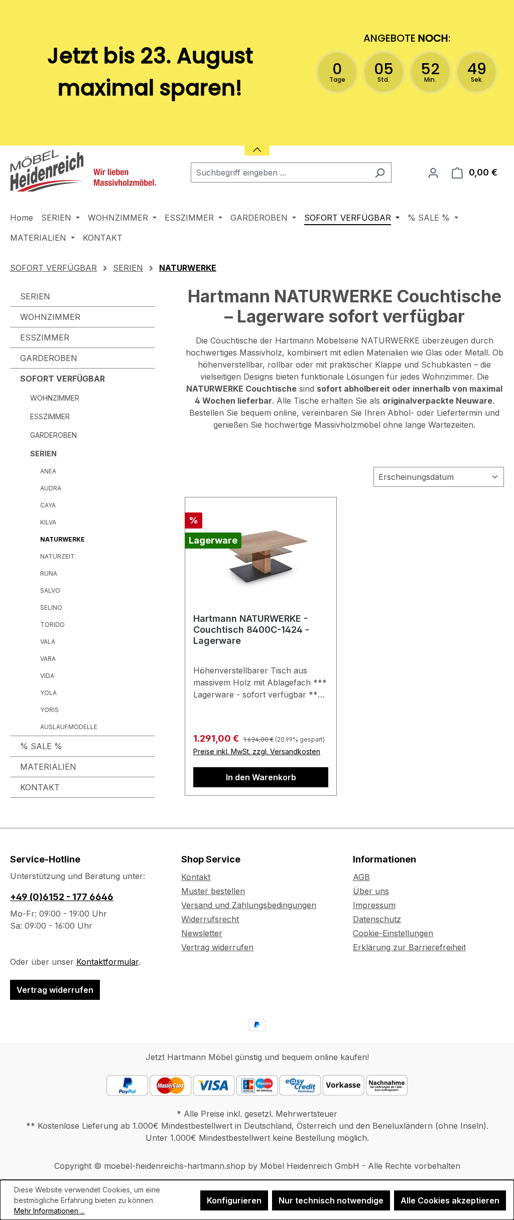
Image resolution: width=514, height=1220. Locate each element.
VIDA (47, 675)
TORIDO (52, 624)
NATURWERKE (62, 539)
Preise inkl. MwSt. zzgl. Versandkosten (256, 751)
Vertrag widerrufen (55, 990)
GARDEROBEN (48, 358)
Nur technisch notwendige (331, 1200)
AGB (361, 877)
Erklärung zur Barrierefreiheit (409, 947)
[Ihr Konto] (433, 172)
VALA (47, 641)
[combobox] (279, 172)
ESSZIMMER (44, 337)
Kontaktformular (107, 962)
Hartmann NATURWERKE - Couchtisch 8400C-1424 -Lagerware (251, 629)
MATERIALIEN (48, 767)
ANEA (48, 471)
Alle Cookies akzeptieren (450, 1200)
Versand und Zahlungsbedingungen (248, 905)
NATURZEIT (57, 556)
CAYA (48, 505)
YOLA (48, 692)
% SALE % (41, 746)
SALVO (50, 590)
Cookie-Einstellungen (393, 933)
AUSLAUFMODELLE (68, 727)
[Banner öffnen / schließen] (257, 143)
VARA (48, 658)
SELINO (51, 607)
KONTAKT (40, 787)
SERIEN (35, 296)
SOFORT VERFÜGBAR (62, 379)
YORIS (49, 710)
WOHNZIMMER (50, 317)
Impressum (374, 905)
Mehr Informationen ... (49, 1210)
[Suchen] (380, 172)
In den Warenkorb (261, 777)
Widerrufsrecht (210, 919)
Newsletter (201, 933)
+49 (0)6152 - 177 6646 (61, 897)
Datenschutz (377, 919)
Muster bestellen (213, 891)
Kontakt (195, 877)
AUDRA (50, 488)
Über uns (371, 891)
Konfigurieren (234, 1200)
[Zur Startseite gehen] (85, 170)
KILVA (48, 522)
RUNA (48, 573)
